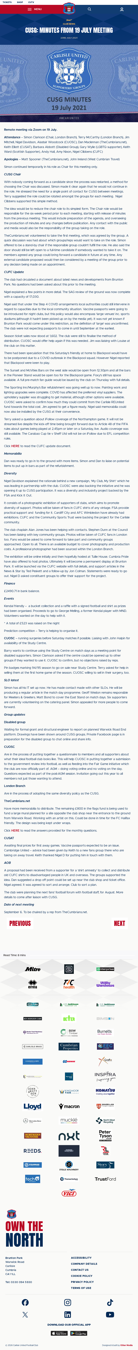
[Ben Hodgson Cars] (32, 1018)
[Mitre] (32, 969)
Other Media (126, 1345)
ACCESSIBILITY (81, 1258)
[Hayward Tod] (69, 1076)
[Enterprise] (105, 969)
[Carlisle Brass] (32, 1046)
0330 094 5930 (18, 1282)
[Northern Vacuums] (32, 1135)
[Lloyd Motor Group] (32, 1106)
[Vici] (69, 1193)
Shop (20, 2)
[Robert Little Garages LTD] (105, 1150)
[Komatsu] (105, 1091)
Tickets (7, 2)
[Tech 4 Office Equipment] (32, 1179)
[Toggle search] (89, 9)
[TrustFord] (105, 1179)
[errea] (32, 984)
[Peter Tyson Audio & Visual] (105, 1135)
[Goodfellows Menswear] (32, 1061)
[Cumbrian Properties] (69, 1046)
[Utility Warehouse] (105, 984)
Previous (20, 923)
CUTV (31, 2)
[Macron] (69, 1106)
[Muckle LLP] (69, 1120)
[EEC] (105, 1046)
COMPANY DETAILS (84, 1264)
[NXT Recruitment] (69, 1135)
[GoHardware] (69, 1061)
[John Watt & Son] (32, 1091)
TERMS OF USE (81, 1288)
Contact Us (80, 1270)
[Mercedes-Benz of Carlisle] (32, 1120)
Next (119, 923)
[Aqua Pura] (32, 1004)
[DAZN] (69, 969)
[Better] (69, 1018)
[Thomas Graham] (69, 1179)
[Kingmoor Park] (69, 1091)
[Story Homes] (105, 1165)
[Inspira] (105, 1076)
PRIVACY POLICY (82, 1282)
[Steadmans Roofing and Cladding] (32, 1165)
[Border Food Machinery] (32, 1032)
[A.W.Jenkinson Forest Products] (105, 1004)
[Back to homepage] (69, 8)
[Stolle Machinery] (69, 1165)
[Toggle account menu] (122, 9)
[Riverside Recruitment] (69, 1151)
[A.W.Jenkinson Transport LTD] (69, 1004)
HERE (15, 446)
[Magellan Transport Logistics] (105, 1106)
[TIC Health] (69, 984)
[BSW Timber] (69, 1032)
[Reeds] (32, 1150)
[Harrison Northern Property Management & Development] (32, 1076)
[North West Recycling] (105, 1120)
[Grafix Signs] (105, 1061)
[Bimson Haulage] (105, 1018)
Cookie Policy (82, 1276)
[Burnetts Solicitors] (105, 1032)
